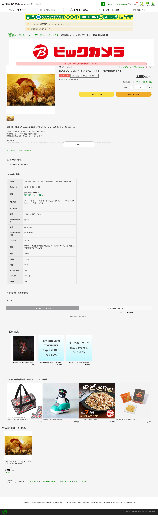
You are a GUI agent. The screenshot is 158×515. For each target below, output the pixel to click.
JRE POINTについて (58, 502)
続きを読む (79, 144)
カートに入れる (96, 94)
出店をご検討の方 (116, 502)
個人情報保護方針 (129, 502)
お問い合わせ (46, 502)
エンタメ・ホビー (25, 35)
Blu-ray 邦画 (54, 35)
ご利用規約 (85, 502)
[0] (135, 4)
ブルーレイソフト (64, 481)
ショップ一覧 (36, 502)
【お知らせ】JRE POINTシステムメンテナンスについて (49, 24)
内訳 (150, 82)
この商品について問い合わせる (132, 67)
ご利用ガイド (26, 502)
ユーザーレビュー (43, 308)
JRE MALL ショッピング (11, 35)
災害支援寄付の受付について (41, 29)
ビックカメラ (33, 481)
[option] (30, 89)
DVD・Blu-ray (40, 35)
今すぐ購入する (133, 94)
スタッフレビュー (115, 308)
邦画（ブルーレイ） (81, 481)
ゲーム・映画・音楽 (48, 481)
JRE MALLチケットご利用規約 (100, 502)
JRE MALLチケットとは (73, 502)
